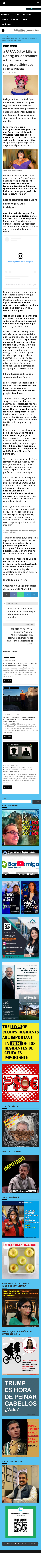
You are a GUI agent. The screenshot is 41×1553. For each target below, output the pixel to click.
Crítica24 (4, 19)
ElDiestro (27, 14)
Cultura (15, 14)
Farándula (13, 46)
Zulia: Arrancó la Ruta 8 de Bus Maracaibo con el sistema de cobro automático (20, 664)
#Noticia (6, 46)
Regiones (12, 658)
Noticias (4, 14)
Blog (25, 19)
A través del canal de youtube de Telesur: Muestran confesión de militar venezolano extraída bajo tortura (18, 770)
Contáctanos (6, 24)
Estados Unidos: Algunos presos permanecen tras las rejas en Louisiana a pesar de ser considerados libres (19, 719)
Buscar (4, 799)
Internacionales (14, 688)
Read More (7, 681)
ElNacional (15, 19)
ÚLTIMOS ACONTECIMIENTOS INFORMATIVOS (20, 1544)
